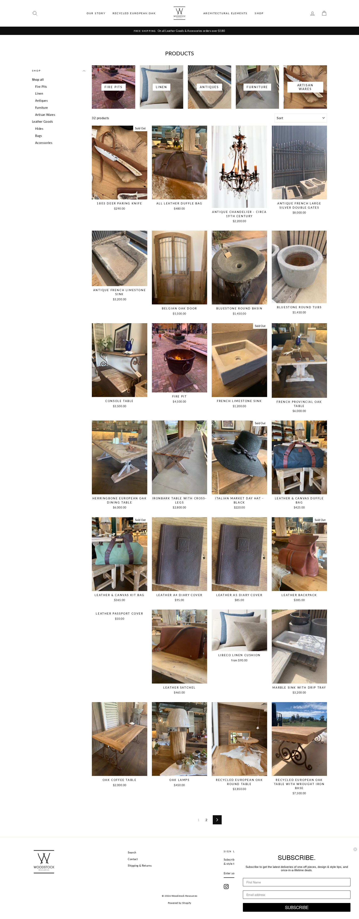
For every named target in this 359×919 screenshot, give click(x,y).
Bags (38, 135)
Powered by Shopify (179, 902)
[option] (179, 31)
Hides (39, 128)
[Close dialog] (355, 849)
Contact (133, 859)
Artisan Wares (45, 114)
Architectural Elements (225, 13)
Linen (39, 93)
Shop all (38, 79)
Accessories (43, 143)
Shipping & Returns (140, 865)
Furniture (41, 107)
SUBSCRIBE (297, 907)
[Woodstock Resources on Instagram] (226, 886)
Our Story (96, 13)
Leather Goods (42, 121)
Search (132, 852)
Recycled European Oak (134, 13)
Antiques (41, 100)
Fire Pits (41, 86)
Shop (259, 13)
